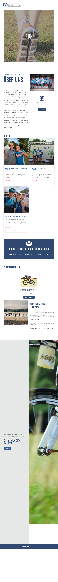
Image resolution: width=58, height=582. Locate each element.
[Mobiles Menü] (54, 4)
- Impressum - (26, 546)
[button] (5, 36)
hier (38, 319)
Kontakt (8, 448)
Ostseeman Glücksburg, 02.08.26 (16, 216)
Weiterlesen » (8, 180)
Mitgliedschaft (8, 127)
